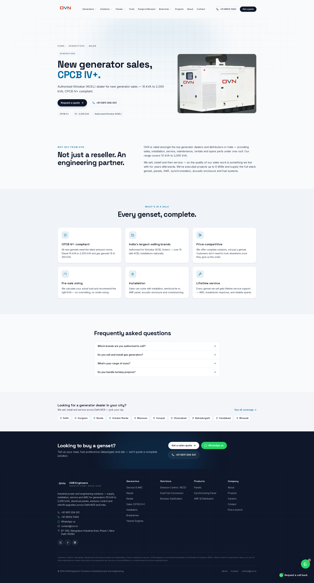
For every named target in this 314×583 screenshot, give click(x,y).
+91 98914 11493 (228, 9)
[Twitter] (60, 543)
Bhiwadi (244, 418)
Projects (179, 9)
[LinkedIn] (75, 543)
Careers (232, 498)
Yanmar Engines (134, 520)
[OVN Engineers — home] (65, 9)
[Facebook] (68, 543)
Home (61, 46)
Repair (129, 493)
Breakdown (132, 515)
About (190, 9)
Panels (119, 9)
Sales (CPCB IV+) (135, 504)
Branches (164, 9)
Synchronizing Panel (205, 493)
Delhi (66, 418)
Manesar (142, 418)
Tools (131, 9)
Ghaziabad (180, 418)
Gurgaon (83, 418)
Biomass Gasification (171, 498)
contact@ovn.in (69, 526)
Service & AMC (134, 487)
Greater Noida (120, 418)
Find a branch (235, 509)
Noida (99, 418)
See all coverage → (245, 409)
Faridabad (225, 418)
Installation (132, 509)
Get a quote (248, 9)
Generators (88, 9)
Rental (129, 498)
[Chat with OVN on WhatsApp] (305, 564)
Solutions (105, 9)
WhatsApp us (216, 445)
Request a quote (70, 102)
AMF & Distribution (204, 498)
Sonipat (160, 418)
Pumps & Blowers (147, 9)
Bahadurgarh (202, 418)
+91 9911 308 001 (106, 102)
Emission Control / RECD (173, 487)
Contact (201, 9)
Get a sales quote (182, 445)
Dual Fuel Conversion (171, 493)
